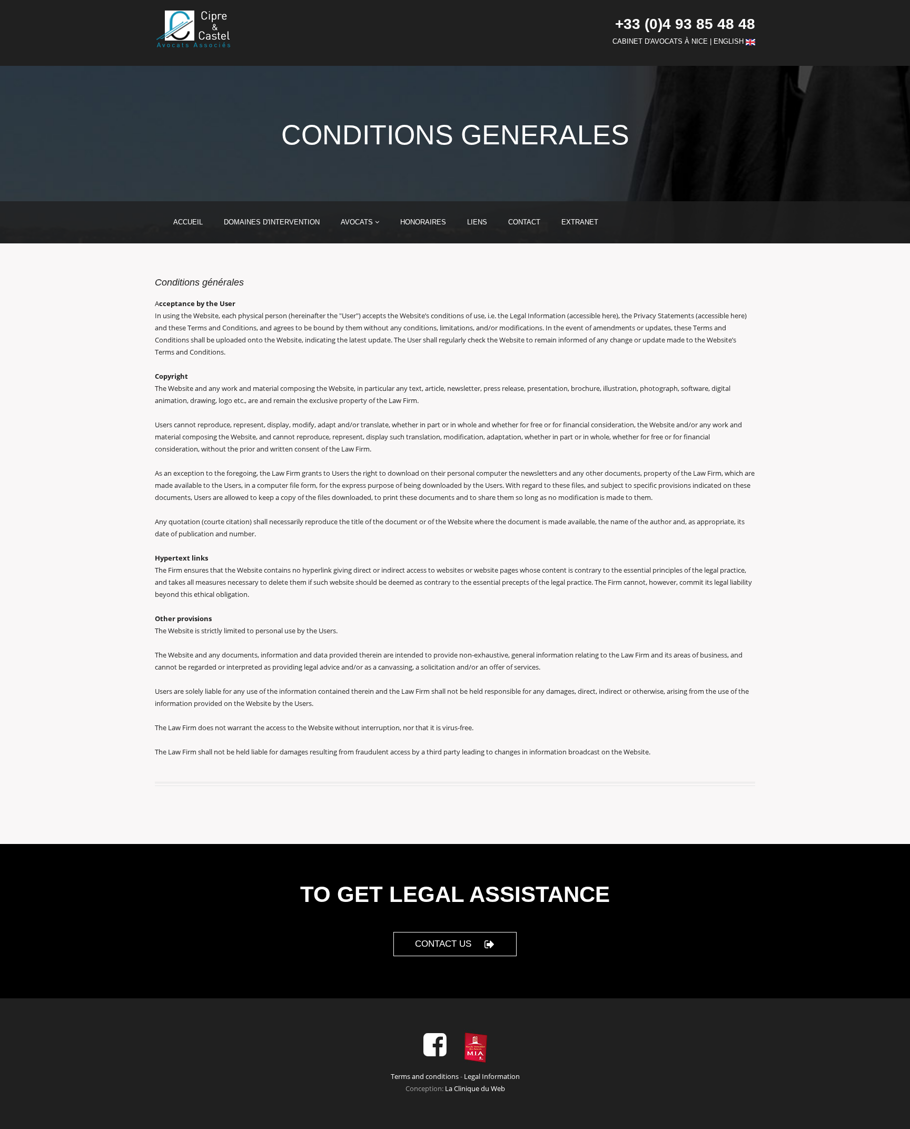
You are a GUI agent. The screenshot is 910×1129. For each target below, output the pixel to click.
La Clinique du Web (475, 1088)
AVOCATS (358, 222)
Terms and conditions (425, 1076)
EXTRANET (579, 222)
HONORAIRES (423, 222)
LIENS (477, 222)
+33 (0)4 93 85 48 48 (685, 24)
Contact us (443, 944)
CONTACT (524, 222)
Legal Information (492, 1076)
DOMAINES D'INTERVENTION (272, 222)
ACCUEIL (188, 222)
